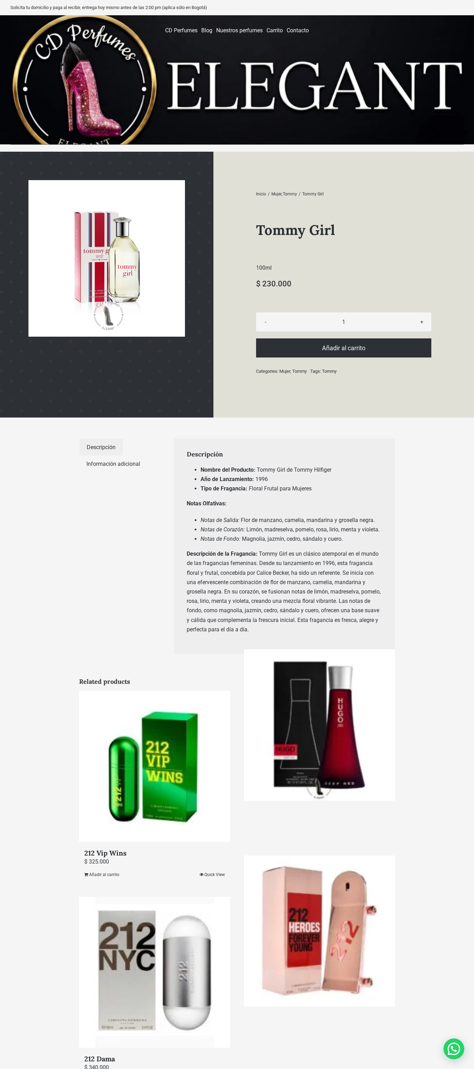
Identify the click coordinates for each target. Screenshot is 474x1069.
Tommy (299, 371)
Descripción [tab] (101, 447)
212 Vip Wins (105, 853)
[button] (453, 1048)
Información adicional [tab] (113, 464)
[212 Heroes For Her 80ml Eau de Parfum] (319, 931)
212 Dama (99, 1058)
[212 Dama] (154, 972)
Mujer (284, 371)
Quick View (214, 874)
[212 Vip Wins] (154, 766)
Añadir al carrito (343, 348)
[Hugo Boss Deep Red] (319, 725)
